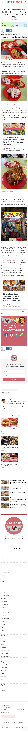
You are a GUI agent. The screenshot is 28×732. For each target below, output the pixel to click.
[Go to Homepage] (14, 2)
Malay (2, 644)
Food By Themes (5, 595)
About (2, 727)
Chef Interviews (5, 572)
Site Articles (4, 670)
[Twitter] (10, 30)
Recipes (3, 662)
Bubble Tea (4, 564)
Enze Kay (9, 399)
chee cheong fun (13, 390)
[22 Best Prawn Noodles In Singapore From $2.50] (5, 488)
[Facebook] (7, 30)
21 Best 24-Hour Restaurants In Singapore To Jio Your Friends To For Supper (18, 505)
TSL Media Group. (5, 724)
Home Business (5, 618)
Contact (12, 727)
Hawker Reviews (5, 615)
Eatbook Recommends (6, 587)
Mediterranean (5, 650)
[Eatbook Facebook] (6, 335)
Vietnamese (4, 687)
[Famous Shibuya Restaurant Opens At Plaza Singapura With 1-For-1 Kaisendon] (5, 499)
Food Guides (4, 598)
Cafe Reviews (4, 569)
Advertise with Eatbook (8, 717)
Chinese (3, 575)
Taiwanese (3, 676)
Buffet (2, 566)
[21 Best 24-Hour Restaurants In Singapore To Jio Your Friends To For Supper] (5, 505)
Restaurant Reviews (6, 664)
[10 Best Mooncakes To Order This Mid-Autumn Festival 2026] (5, 493)
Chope (2, 578)
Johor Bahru (4, 636)
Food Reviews (4, 604)
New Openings (4, 653)
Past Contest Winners (20, 727)
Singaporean (4, 667)
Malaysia (3, 647)
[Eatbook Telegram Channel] (16, 335)
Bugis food (4, 390)
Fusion (3, 607)
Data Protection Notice (8, 729)
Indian (2, 621)
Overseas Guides (5, 656)
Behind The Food (5, 561)
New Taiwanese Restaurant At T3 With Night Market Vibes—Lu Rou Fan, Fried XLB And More (9, 464)
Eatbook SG (14, 340)
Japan (2, 630)
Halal (2, 610)
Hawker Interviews (6, 613)
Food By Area (4, 592)
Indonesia (3, 624)
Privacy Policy (18, 729)
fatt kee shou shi (6, 392)
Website (3, 274)
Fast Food (3, 589)
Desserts (3, 584)
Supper (3, 673)
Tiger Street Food (5, 685)
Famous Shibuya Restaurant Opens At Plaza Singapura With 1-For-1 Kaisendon (18, 499)
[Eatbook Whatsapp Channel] (21, 335)
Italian (2, 627)
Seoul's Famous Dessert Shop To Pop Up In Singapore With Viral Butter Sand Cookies (18, 482)
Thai (2, 679)
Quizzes (3, 659)
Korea (2, 638)
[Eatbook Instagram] (11, 335)
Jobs (7, 727)
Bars (2, 558)
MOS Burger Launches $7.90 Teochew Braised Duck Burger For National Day (9, 430)
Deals (2, 581)
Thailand (3, 682)
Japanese (3, 633)
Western (3, 690)
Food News (14, 6)
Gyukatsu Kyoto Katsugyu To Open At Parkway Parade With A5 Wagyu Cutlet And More (9, 447)
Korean (3, 641)
